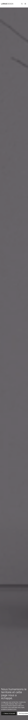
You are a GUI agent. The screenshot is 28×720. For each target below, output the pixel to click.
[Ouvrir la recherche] (22, 3)
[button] (8, 713)
